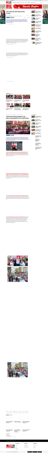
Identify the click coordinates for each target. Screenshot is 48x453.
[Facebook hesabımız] (16, 440)
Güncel (23, 2)
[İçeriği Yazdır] (13, 17)
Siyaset (26, 2)
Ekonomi (16, 445)
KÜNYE (34, 446)
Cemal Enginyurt (20, 411)
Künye (35, 2)
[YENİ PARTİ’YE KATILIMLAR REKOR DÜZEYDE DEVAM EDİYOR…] (10, 105)
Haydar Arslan (26, 411)
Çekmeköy (11, 411)
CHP (23, 411)
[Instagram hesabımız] (18, 440)
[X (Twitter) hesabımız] (17, 440)
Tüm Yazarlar (34, 445)
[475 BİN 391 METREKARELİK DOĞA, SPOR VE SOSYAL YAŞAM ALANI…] (33, 22)
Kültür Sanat (28, 2)
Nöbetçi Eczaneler (26, 447)
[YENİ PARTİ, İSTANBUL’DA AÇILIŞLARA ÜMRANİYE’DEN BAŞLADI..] (26, 97)
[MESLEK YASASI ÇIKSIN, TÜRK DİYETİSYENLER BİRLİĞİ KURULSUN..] (33, 12)
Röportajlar (16, 449)
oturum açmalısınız (13, 436)
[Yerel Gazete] (8, 3)
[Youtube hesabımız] (19, 440)
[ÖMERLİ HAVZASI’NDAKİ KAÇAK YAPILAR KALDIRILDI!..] (33, 19)
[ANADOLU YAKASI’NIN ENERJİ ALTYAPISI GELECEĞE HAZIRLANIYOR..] (26, 426)
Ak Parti (7, 411)
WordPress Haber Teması (15, 451)
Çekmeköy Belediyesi (15, 411)
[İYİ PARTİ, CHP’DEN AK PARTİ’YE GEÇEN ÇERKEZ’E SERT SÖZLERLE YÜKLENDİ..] (18, 105)
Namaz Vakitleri (26, 446)
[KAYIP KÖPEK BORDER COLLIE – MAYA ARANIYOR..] (33, 29)
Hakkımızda (32, 2)
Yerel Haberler (18, 2)
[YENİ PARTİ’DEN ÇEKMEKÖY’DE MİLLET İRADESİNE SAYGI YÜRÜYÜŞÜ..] (18, 97)
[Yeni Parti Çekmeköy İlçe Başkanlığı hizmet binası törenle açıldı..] (10, 97)
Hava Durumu (25, 445)
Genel (21, 2)
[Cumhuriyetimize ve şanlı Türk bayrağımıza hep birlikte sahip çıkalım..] (26, 105)
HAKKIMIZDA (34, 447)
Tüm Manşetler (14, 2)
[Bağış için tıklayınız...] (2, 23)
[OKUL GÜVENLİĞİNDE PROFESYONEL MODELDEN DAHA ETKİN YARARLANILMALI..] (33, 39)
